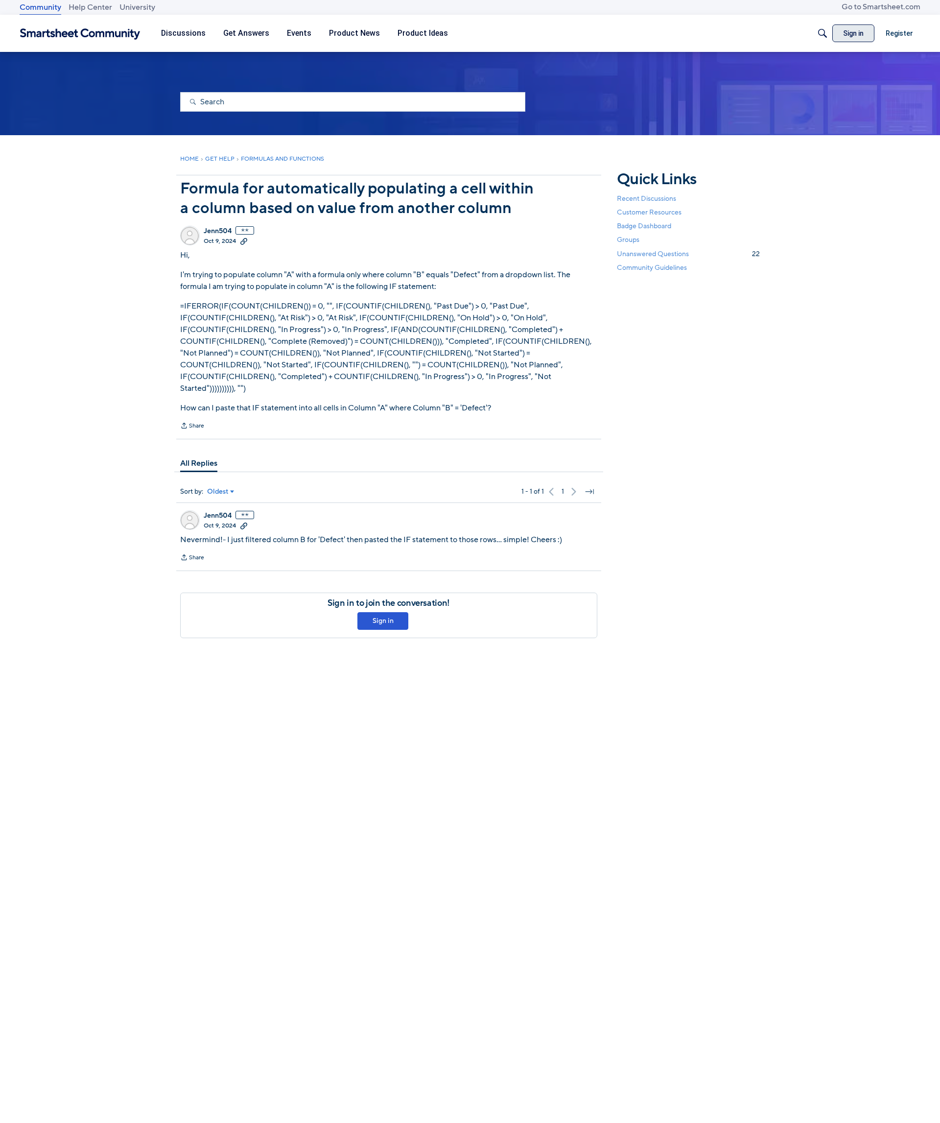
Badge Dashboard (644, 226)
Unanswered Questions (688, 254)
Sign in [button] (383, 620)
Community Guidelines (652, 267)
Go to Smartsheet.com (881, 6)
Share (192, 426)
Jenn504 (218, 231)
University (137, 7)
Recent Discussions (646, 198)
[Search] (822, 33)
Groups (628, 240)
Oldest (218, 492)
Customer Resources (649, 212)
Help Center (90, 7)
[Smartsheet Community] (80, 33)
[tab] (198, 463)
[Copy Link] (244, 241)
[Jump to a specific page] (589, 492)
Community (40, 7)
